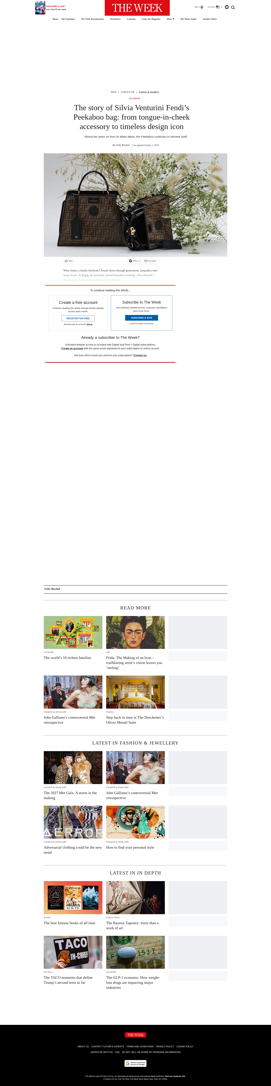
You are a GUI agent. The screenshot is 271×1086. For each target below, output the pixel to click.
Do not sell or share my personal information (151, 1052)
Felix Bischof (123, 145)
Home (114, 92)
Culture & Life (128, 92)
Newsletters (115, 19)
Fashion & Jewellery (149, 92)
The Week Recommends (92, 19)
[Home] (55, 19)
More (169, 19)
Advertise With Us (101, 1052)
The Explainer (68, 19)
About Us (83, 1046)
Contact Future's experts (107, 1046)
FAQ (117, 1052)
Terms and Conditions (140, 1046)
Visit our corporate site (175, 1076)
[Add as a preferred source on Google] (135, 1063)
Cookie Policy (185, 1046)
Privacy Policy (165, 1046)
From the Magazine (151, 19)
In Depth (135, 99)
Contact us (140, 355)
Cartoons (131, 19)
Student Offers (210, 19)
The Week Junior (188, 19)
